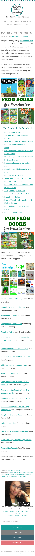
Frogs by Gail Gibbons (13, 181)
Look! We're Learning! (17, 10)
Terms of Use (19, 511)
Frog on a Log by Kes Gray (14, 132)
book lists (10, 472)
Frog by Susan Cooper (13, 212)
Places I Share (17, 513)
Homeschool (17, 528)
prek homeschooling (25, 474)
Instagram (24, 515)
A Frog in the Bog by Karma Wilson (18, 194)
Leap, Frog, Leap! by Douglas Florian (18, 141)
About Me (5, 511)
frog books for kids (12, 474)
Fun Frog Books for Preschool (16, 33)
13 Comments (24, 36)
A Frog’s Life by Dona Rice (14, 191)
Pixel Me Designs (17, 553)
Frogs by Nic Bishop (12, 197)
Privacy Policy (28, 511)
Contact (12, 511)
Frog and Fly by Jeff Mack (14, 175)
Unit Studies (17, 470)
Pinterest (17, 515)
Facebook (10, 515)
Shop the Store (17, 543)
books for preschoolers (27, 472)
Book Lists (10, 470)
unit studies (23, 476)
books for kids (17, 472)
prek (18, 474)
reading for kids (15, 476)
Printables (18, 533)
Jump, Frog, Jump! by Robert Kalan (18, 178)
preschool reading (5, 476)
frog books (4, 474)
